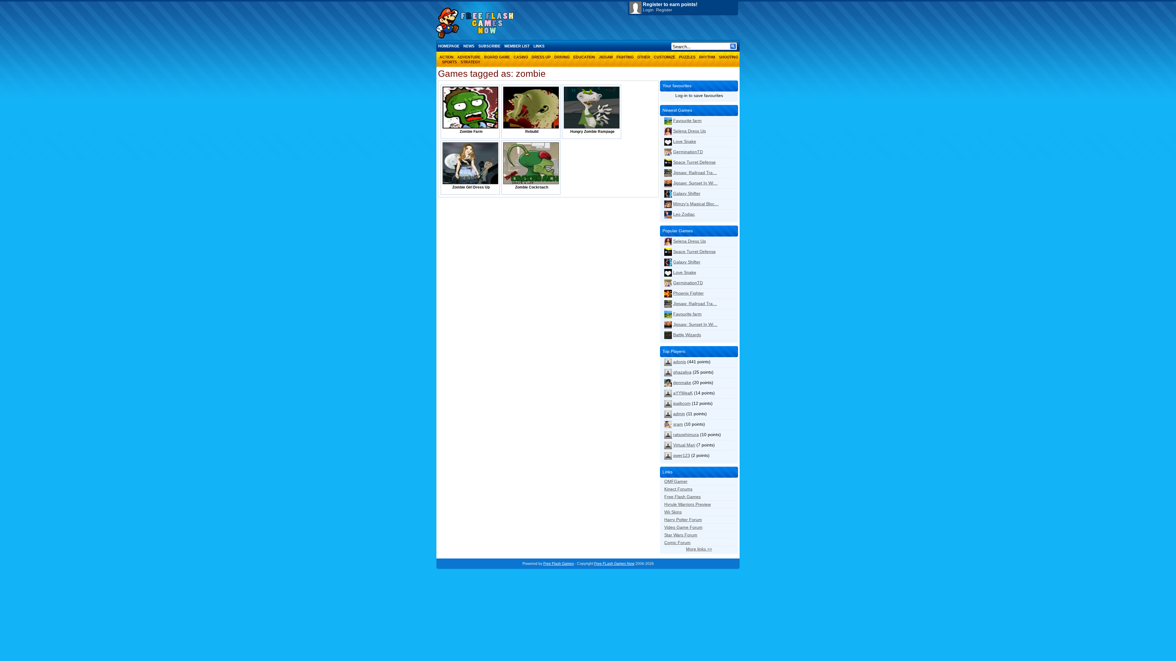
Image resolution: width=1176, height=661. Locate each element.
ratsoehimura (686, 434)
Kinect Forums (678, 489)
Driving (562, 57)
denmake (682, 382)
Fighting (625, 57)
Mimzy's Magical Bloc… (696, 203)
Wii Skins (673, 512)
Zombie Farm (471, 131)
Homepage (448, 46)
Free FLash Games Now (614, 564)
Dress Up (541, 57)
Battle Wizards (687, 334)
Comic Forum (677, 542)
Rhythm (707, 57)
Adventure (469, 57)
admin (679, 413)
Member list (517, 46)
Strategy (470, 62)
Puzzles (687, 57)
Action (446, 57)
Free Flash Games (682, 496)
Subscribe (489, 46)
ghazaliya (682, 372)
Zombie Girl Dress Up (471, 187)
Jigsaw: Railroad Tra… (695, 172)
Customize (664, 57)
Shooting (728, 57)
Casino (521, 57)
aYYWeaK (683, 392)
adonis (679, 361)
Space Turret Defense (694, 162)
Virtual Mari (684, 445)
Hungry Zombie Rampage (592, 131)
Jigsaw (606, 57)
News (468, 46)
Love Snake (684, 141)
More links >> (699, 549)
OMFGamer (676, 481)
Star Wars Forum (680, 534)
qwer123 (681, 455)
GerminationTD (688, 151)
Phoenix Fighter (688, 293)
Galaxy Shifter (686, 193)
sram (678, 424)
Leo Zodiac (684, 214)
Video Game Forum (683, 527)
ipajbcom (682, 403)
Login (648, 9)
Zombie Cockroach (531, 187)
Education (584, 57)
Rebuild (531, 131)
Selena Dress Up (689, 131)
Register (664, 9)
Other (643, 57)
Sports (449, 62)
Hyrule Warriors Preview (687, 504)
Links (539, 46)
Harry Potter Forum (683, 519)
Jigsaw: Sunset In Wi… (695, 183)
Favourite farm (687, 120)
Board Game (497, 57)
